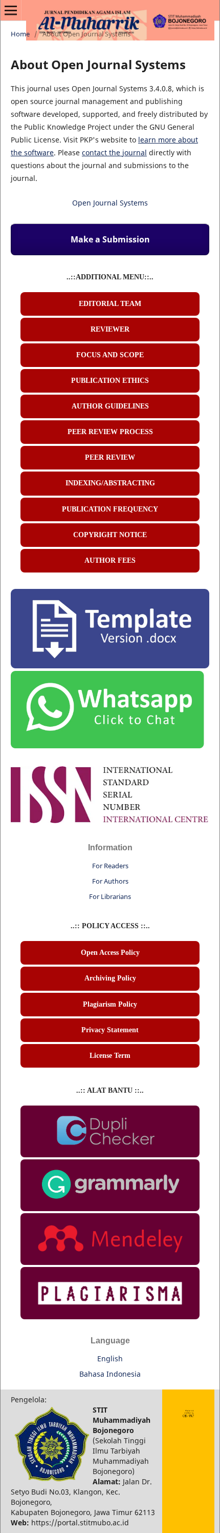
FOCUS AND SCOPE (110, 355)
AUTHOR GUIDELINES (110, 406)
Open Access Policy (110, 952)
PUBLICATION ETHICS (110, 380)
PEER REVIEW (110, 457)
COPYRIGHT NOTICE (110, 535)
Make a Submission (110, 239)
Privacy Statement (110, 1030)
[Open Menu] (11, 10)
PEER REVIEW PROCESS (110, 432)
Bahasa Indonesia (110, 1374)
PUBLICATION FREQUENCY (110, 509)
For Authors (110, 881)
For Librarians (110, 896)
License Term (110, 1055)
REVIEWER (110, 329)
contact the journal (114, 152)
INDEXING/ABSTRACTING (110, 483)
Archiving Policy (110, 978)
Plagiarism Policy (110, 1004)
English (110, 1358)
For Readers (110, 865)
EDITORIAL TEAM (110, 304)
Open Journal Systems (110, 203)
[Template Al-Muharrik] (110, 665)
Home (20, 33)
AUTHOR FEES (110, 560)
